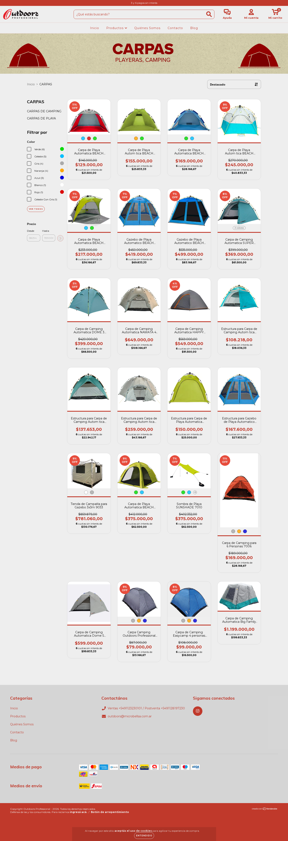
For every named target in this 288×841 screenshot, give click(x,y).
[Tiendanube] (265, 809)
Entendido (144, 835)
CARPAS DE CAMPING (44, 111)
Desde (30, 230)
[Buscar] (209, 14)
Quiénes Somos (147, 28)
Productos (115, 28)
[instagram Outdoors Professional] (6, 3)
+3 (195, 492)
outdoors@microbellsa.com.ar (130, 716)
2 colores (239, 227)
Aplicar (60, 238)
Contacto (175, 28)
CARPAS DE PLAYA (41, 118)
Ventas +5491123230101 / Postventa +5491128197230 (146, 708)
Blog (194, 28)
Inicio (94, 28)
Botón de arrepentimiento (110, 812)
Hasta (45, 230)
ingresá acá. (78, 812)
